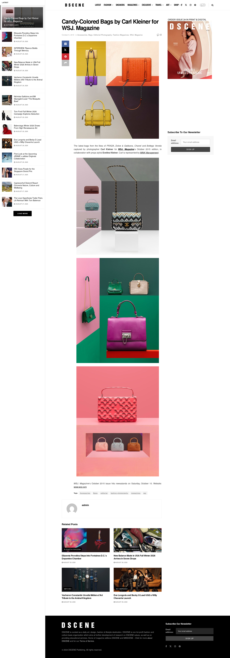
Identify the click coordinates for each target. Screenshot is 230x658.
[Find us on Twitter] (186, 5)
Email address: (175, 141)
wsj (144, 493)
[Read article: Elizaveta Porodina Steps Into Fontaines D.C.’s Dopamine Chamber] (86, 540)
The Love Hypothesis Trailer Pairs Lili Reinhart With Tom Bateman (28, 199)
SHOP (176, 4)
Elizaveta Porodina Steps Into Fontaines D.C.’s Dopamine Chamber (26, 35)
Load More (22, 213)
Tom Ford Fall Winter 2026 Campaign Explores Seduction (26, 112)
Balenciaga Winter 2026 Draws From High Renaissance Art (27, 126)
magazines (135, 493)
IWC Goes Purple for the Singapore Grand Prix (24, 170)
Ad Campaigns (122, 589)
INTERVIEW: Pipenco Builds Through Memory (25, 49)
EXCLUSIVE (146, 4)
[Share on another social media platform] (65, 63)
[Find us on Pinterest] (195, 5)
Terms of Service (87, 641)
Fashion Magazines (121, 35)
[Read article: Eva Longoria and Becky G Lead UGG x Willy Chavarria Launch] (138, 580)
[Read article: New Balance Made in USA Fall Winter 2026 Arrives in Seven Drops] (138, 540)
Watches (67, 589)
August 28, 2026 (121, 562)
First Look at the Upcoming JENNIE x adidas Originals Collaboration (25, 156)
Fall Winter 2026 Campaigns (127, 549)
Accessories (82, 35)
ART (167, 4)
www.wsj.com (80, 486)
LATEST (98, 4)
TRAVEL (158, 4)
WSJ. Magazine (136, 35)
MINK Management (149, 152)
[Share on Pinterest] (65, 56)
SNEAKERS (120, 4)
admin (85, 505)
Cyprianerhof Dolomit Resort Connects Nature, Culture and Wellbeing (26, 185)
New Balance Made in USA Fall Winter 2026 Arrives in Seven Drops (27, 64)
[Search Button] (212, 5)
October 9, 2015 (68, 35)
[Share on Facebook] (65, 44)
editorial (104, 493)
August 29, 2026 (69, 562)
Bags (90, 35)
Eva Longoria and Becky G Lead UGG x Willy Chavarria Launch (27, 140)
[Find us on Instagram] (191, 5)
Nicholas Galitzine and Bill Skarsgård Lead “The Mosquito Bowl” (27, 99)
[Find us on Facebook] (181, 5)
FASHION (107, 4)
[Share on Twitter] (65, 50)
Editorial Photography (103, 35)
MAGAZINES (132, 4)
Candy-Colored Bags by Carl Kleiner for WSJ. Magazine (21, 19)
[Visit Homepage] (74, 5)
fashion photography (119, 493)
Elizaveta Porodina (72, 549)
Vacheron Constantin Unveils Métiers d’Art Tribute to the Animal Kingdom (28, 79)
